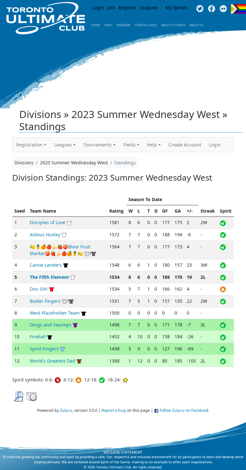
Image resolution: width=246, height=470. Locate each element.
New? (108, 25)
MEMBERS (123, 25)
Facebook (211, 9)
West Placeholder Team (55, 313)
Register (127, 7)
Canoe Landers (46, 265)
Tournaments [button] (97, 145)
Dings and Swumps (50, 325)
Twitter (199, 9)
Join (111, 7)
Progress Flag (238, 9)
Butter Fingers (45, 301)
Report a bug (114, 410)
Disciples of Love (47, 222)
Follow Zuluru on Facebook (184, 410)
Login (98, 7)
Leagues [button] (63, 145)
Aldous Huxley (45, 234)
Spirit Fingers (44, 349)
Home (95, 25)
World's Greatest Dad (52, 361)
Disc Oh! (39, 289)
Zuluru (66, 410)
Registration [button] (29, 145)
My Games (176, 7)
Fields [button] (129, 145)
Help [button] (152, 145)
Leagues (149, 7)
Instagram (223, 9)
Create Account (184, 145)
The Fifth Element (49, 277)
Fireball (38, 336)
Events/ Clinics (146, 25)
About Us (196, 25)
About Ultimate (173, 25)
